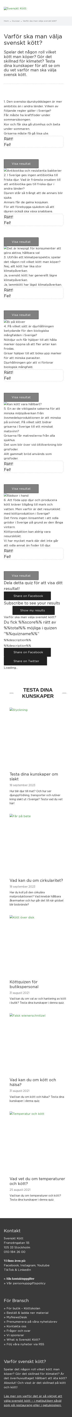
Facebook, (12, 1265)
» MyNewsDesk (15, 1317)
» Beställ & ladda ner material (26, 1312)
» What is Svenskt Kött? (22, 1339)
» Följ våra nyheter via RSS (24, 1344)
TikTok (9, 1269)
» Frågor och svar (17, 1330)
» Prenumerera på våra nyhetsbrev (30, 1321)
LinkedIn (24, 1269)
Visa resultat (21, 163)
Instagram (28, 1265)
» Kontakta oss (15, 1326)
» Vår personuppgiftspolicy (25, 1283)
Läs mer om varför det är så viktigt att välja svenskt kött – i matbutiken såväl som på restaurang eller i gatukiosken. (33, 1400)
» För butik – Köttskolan (22, 1308)
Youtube (43, 1265)
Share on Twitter (25, 661)
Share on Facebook (27, 596)
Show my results (33, 610)
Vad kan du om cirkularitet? (36, 880)
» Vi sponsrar (14, 1335)
